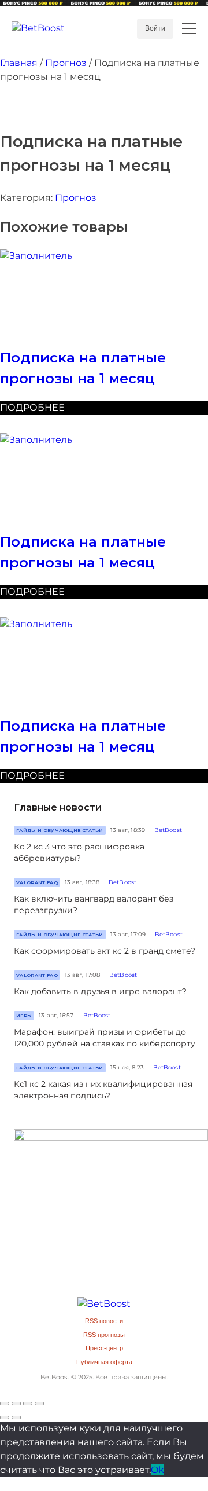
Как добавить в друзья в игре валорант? (100, 991)
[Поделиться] (16, 1403)
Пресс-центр (104, 1348)
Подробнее (32, 407)
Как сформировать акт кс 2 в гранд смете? (104, 951)
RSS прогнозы (104, 1334)
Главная (19, 62)
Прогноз (66, 62)
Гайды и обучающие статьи (59, 830)
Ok (157, 1469)
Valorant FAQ (37, 882)
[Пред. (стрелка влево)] (4, 1417)
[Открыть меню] (189, 28)
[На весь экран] (27, 1403)
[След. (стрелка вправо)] (16, 1417)
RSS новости (104, 1320)
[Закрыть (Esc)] (4, 1403)
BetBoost (168, 830)
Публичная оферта (104, 1361)
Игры (24, 1016)
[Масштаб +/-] (39, 1403)
